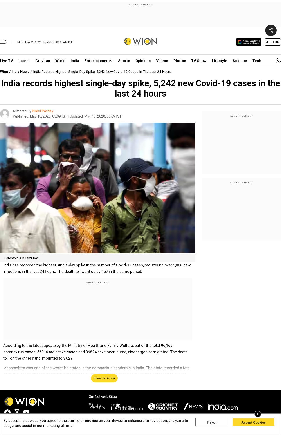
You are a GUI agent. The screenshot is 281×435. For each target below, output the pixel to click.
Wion (4, 72)
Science (240, 60)
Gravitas (42, 60)
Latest (24, 60)
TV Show (198, 60)
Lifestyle (219, 60)
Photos (179, 60)
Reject (211, 422)
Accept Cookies (253, 422)
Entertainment (97, 60)
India (75, 60)
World (60, 60)
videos (162, 60)
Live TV (6, 60)
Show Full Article (104, 378)
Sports (124, 60)
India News (20, 72)
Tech (256, 60)
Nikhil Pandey (42, 111)
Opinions (143, 60)
